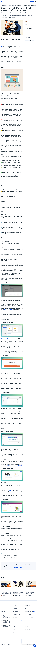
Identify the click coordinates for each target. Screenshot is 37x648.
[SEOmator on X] (2, 612)
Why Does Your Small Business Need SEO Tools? (30, 30)
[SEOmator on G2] (7, 612)
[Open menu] (35, 1)
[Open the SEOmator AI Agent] (34, 645)
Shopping (26, 635)
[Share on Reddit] (32, 40)
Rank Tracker (27, 626)
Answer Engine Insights (28, 632)
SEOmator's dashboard (14, 318)
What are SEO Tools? (29, 28)
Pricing (14, 629)
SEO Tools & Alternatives (12, 5)
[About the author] (36, 21)
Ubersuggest (3, 370)
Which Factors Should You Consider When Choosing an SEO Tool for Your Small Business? (31, 33)
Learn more (13, 642)
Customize (4, 645)
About (14, 626)
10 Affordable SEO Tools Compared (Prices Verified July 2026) (18, 590)
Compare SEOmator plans (18, 567)
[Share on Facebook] (30, 40)
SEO (2, 46)
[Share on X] (27, 40)
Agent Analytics (27, 634)
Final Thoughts (28, 37)
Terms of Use (15, 637)
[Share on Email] (33, 40)
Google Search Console (5, 448)
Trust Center (15, 638)
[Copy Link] (26, 40)
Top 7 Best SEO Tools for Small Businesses (30, 36)
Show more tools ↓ (27, 620)
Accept (16, 645)
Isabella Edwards (4, 595)
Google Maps (10, 490)
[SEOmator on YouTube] (5, 612)
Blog (6, 5)
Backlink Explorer (27, 629)
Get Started (32, 1)
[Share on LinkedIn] (29, 40)
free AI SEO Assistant (8, 309)
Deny (12, 645)
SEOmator (3, 299)
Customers (14, 634)
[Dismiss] (35, 639)
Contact (14, 632)
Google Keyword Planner (5, 338)
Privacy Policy (15, 635)
